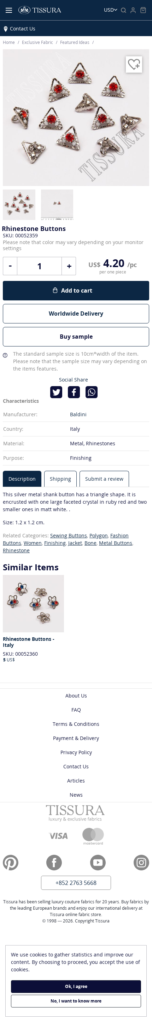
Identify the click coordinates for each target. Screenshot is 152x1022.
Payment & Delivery (76, 738)
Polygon (98, 535)
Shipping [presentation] (60, 478)
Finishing (55, 543)
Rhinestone (16, 550)
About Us (76, 695)
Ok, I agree (76, 986)
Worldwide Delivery (76, 313)
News (76, 794)
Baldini (78, 414)
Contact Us (22, 28)
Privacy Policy (76, 752)
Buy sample (76, 336)
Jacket (75, 543)
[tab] (22, 479)
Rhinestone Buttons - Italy (28, 642)
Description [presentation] (22, 478)
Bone (90, 543)
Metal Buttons (115, 543)
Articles (76, 780)
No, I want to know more (76, 1001)
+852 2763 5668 (76, 883)
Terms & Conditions (76, 724)
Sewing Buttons (68, 535)
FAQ (76, 709)
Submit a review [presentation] (104, 478)
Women (33, 543)
